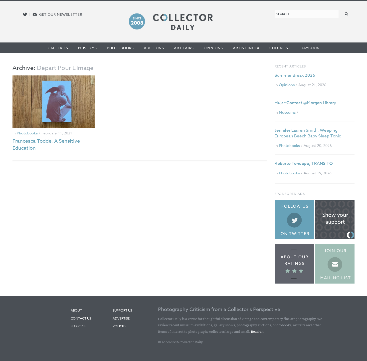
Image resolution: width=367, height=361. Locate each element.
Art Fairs (184, 47)
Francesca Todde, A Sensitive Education (46, 144)
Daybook (310, 47)
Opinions (213, 47)
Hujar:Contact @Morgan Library (305, 103)
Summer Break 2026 (295, 75)
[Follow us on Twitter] (25, 14)
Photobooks (120, 47)
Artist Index (246, 47)
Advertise (121, 318)
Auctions (154, 47)
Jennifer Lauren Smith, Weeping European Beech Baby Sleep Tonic (308, 133)
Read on (257, 331)
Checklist (280, 47)
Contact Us (81, 318)
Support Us (122, 310)
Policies (119, 326)
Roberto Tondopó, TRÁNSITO (304, 163)
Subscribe (79, 326)
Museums (87, 47)
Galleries (58, 47)
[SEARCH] (347, 13)
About (76, 310)
